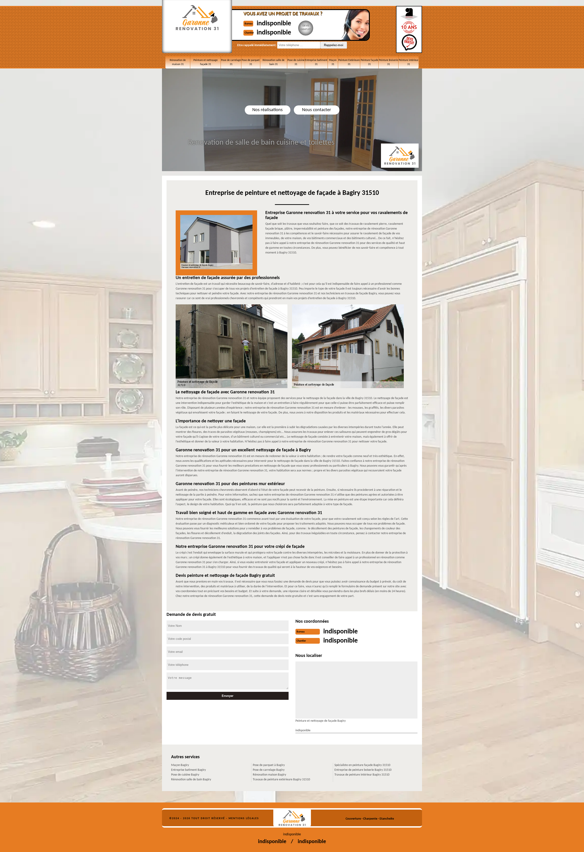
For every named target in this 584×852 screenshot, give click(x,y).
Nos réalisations (267, 110)
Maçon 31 (332, 62)
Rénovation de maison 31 (178, 62)
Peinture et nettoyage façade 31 (205, 62)
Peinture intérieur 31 (408, 62)
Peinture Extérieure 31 (349, 62)
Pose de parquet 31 (251, 62)
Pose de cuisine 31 (296, 62)
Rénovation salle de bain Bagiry (191, 779)
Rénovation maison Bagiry (269, 774)
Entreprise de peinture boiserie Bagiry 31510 (362, 770)
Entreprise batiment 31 (316, 62)
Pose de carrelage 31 (231, 62)
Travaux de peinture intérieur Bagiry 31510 (361, 774)
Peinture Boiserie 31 (388, 62)
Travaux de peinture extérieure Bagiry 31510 (281, 779)
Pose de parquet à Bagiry (269, 765)
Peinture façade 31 (369, 62)
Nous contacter (316, 110)
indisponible (274, 23)
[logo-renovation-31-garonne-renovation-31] (292, 818)
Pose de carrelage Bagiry (268, 770)
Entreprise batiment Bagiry (188, 770)
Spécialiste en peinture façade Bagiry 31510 (362, 765)
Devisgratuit (306, 27)
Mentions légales (244, 818)
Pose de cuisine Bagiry (185, 774)
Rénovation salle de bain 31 (273, 62)
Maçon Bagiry (180, 765)
